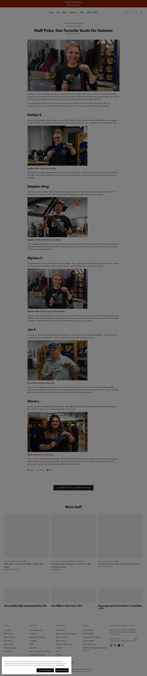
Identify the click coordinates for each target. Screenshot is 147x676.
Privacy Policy (60, 665)
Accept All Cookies (62, 670)
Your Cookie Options (45, 670)
